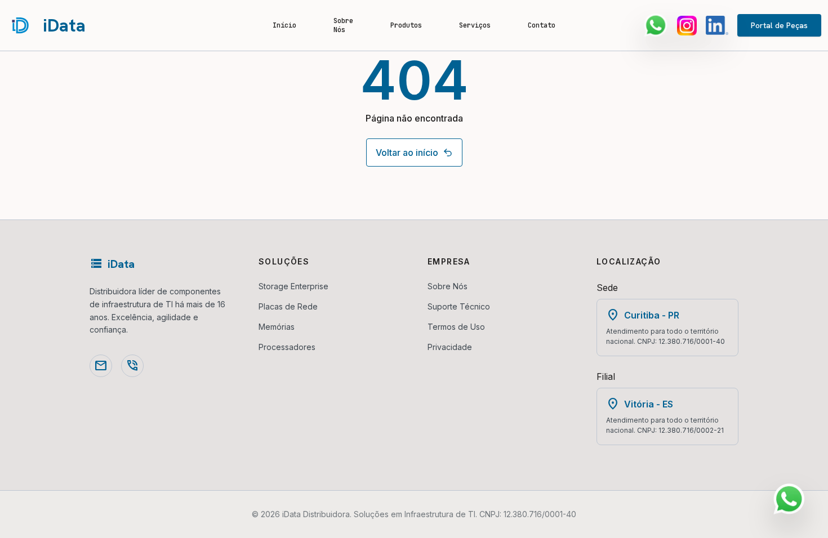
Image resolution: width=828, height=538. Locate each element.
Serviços (475, 25)
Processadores (287, 347)
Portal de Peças (779, 25)
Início (284, 25)
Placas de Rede (288, 306)
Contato (541, 25)
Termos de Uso (456, 326)
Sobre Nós (343, 25)
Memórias (277, 326)
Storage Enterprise (293, 286)
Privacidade (450, 347)
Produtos (406, 25)
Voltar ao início (407, 152)
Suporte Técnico (459, 306)
